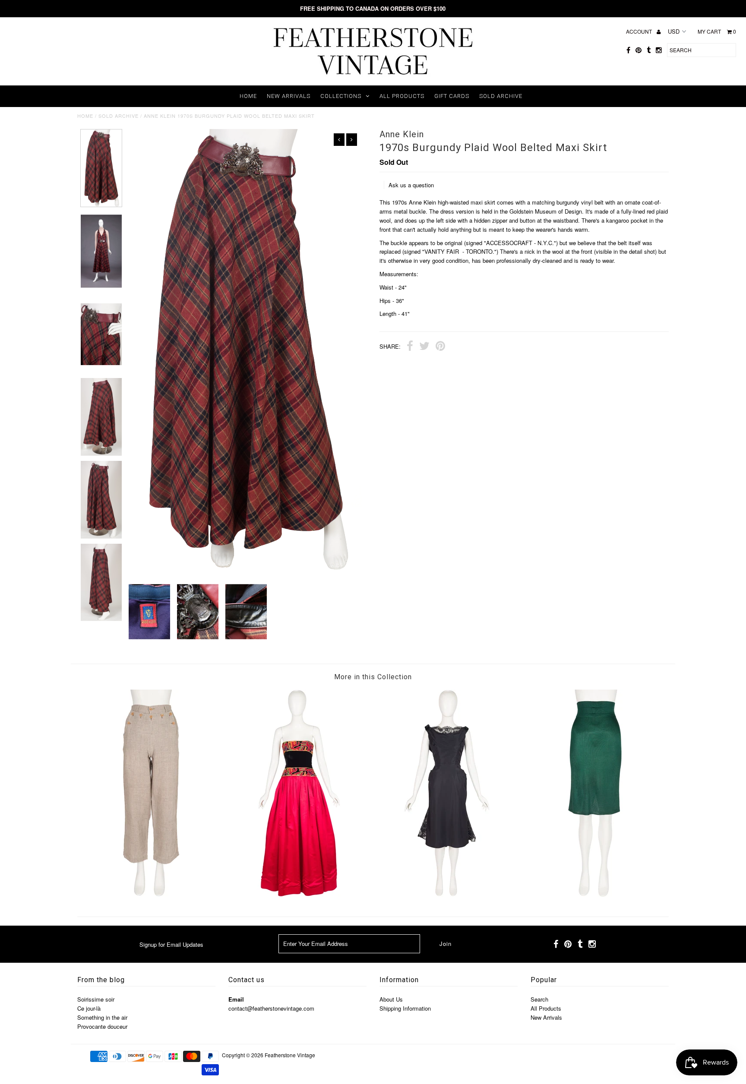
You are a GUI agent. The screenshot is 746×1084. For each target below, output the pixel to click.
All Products (401, 96)
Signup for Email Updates (171, 944)
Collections (340, 96)
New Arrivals (288, 96)
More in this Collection (373, 677)
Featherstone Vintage (290, 1055)
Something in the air (102, 1017)
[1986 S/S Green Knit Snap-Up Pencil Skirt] (595, 894)
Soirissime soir (95, 999)
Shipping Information (405, 1008)
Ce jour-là (89, 1008)
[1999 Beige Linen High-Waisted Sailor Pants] (151, 894)
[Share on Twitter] (424, 346)
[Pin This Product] (440, 346)
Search (539, 999)
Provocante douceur (102, 1026)
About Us (391, 999)
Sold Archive (500, 96)
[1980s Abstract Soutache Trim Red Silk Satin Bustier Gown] (299, 894)
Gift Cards (451, 96)
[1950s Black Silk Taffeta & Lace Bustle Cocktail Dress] (447, 894)
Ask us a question (411, 185)
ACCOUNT (639, 31)
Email (236, 999)
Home (248, 96)
